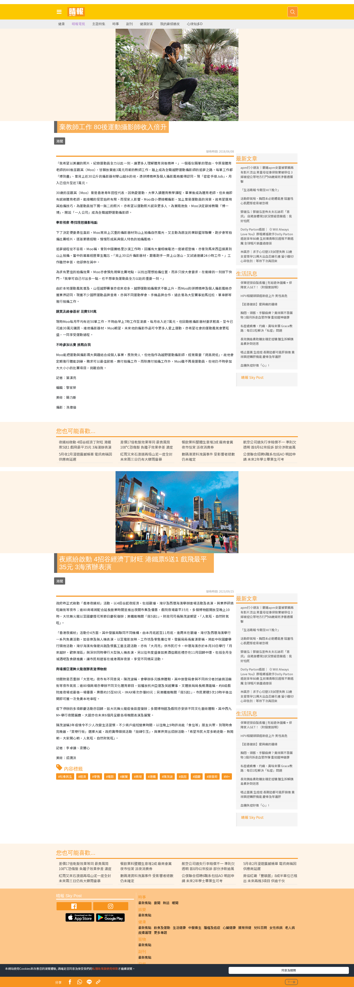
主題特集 (98, 24)
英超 (183, 776)
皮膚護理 (144, 932)
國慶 (197, 776)
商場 (139, 776)
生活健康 (179, 927)
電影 (111, 776)
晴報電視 (78, 24)
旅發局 (213, 776)
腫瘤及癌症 (212, 927)
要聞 (157, 902)
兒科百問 (260, 927)
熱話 (166, 902)
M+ (227, 776)
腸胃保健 (244, 927)
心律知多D (195, 24)
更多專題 (160, 932)
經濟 (83, 776)
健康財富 (146, 24)
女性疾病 (276, 927)
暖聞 (175, 902)
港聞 (59, 141)
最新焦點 (144, 902)
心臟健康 (229, 927)
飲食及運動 (162, 927)
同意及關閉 (288, 970)
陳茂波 (168, 776)
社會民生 (66, 776)
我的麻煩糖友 (170, 24)
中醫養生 (194, 927)
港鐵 (153, 776)
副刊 (129, 24)
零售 (97, 776)
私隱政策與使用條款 (105, 968)
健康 (61, 24)
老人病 (290, 927)
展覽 (125, 776)
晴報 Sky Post (252, 377)
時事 (115, 24)
